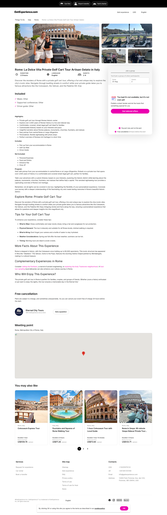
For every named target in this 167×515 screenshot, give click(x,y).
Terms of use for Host (70, 485)
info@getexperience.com (128, 474)
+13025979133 (125, 467)
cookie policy (100, 508)
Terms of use (67, 482)
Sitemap (65, 467)
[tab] (130, 71)
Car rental (19, 471)
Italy (29, 20)
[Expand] (150, 12)
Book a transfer (21, 474)
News (64, 489)
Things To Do (20, 20)
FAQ (63, 474)
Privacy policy (67, 478)
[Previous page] (75, 449)
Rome (36, 20)
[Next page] (91, 449)
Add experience (68, 471)
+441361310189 (125, 471)
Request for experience (24, 467)
